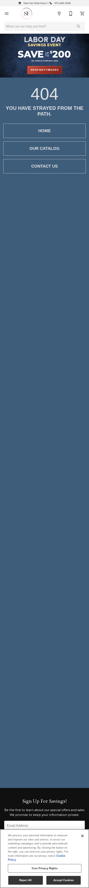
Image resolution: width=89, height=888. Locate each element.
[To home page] (26, 13)
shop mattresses (45, 69)
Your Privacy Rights (44, 868)
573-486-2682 (62, 3)
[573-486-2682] (71, 14)
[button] (7, 14)
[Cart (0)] (82, 14)
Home (44, 130)
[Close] (82, 835)
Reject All (25, 880)
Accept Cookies (63, 880)
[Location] (59, 14)
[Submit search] (78, 26)
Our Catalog (44, 148)
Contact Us (44, 166)
